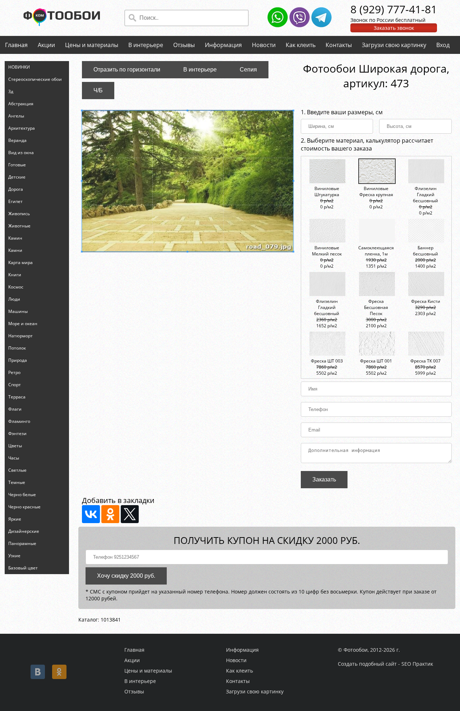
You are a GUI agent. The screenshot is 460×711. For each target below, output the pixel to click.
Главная (16, 45)
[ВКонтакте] (91, 514)
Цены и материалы (91, 45)
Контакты (339, 45)
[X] (130, 514)
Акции (46, 45)
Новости (264, 45)
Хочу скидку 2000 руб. (126, 576)
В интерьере (145, 45)
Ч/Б (98, 90)
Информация (223, 45)
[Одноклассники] (110, 514)
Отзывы (184, 45)
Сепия (248, 69)
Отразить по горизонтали (126, 69)
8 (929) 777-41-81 (393, 9)
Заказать (324, 479)
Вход (443, 45)
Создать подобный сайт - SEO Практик (385, 663)
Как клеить (301, 45)
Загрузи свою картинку (394, 45)
